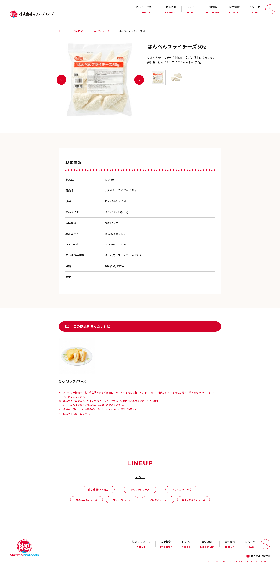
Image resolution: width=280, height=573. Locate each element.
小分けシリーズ (158, 499)
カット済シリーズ (122, 499)
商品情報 (171, 9)
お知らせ (255, 9)
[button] (61, 79)
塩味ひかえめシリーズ (193, 499)
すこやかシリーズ (181, 489)
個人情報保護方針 (260, 556)
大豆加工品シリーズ (86, 499)
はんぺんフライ (101, 31)
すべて (140, 477)
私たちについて (146, 9)
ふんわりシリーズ (140, 489)
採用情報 (234, 9)
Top (61, 31)
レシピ (191, 9)
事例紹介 (212, 9)
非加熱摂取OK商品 (98, 489)
